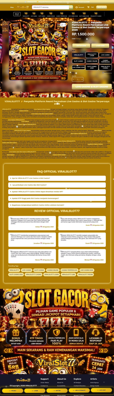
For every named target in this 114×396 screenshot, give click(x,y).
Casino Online (23, 110)
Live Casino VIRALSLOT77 (16, 120)
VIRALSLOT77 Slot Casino (22, 130)
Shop (12, 7)
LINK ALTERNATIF (80, 390)
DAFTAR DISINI (81, 45)
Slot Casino (98, 130)
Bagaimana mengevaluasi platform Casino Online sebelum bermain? (38, 205)
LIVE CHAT (102, 390)
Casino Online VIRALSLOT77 (27, 124)
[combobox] (50, 7)
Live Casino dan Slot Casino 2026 (42, 114)
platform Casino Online (95, 144)
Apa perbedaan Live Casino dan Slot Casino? (29, 185)
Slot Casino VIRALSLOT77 (79, 133)
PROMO (13, 390)
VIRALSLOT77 (6, 109)
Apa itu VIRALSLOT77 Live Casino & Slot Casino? (31, 178)
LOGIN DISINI (100, 45)
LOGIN (36, 390)
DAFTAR (58, 390)
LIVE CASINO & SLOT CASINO (92, 86)
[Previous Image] (12, 52)
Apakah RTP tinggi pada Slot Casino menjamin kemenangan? (35, 198)
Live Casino (25, 121)
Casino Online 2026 (59, 155)
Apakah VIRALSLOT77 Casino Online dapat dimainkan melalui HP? (37, 192)
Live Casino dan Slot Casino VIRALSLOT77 (22, 152)
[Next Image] (64, 52)
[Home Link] (22, 7)
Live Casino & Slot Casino (42, 109)
